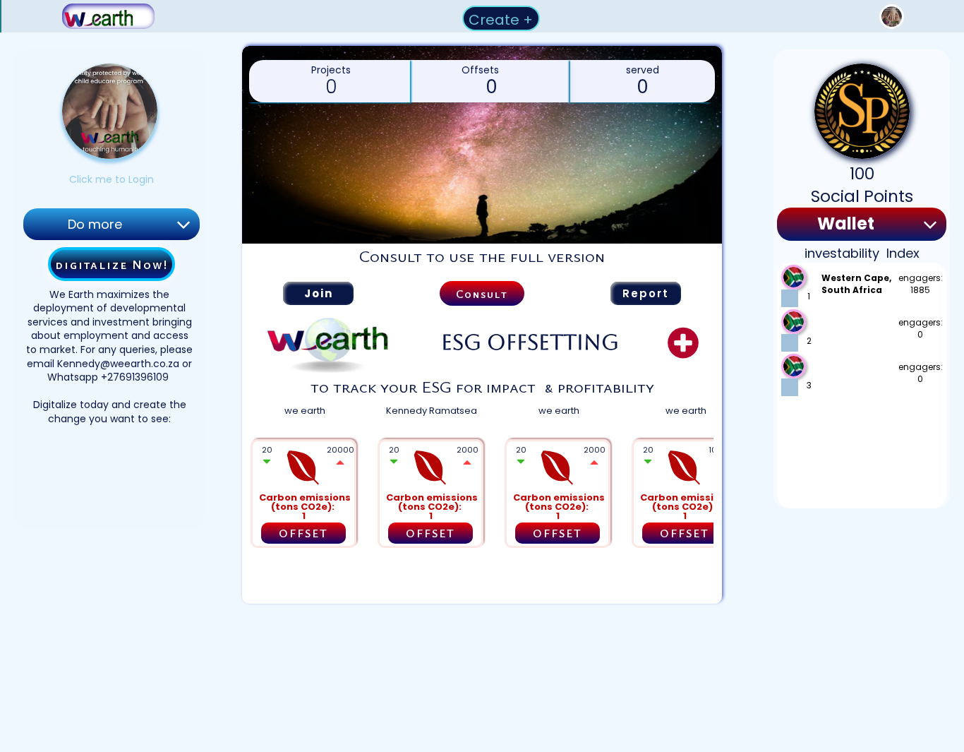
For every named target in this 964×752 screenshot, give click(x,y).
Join (318, 293)
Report (645, 293)
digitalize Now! (111, 264)
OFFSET (303, 533)
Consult (482, 294)
